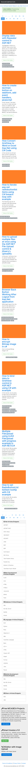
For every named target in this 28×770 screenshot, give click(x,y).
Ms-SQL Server (7, 608)
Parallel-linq (7, 562)
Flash (5, 597)
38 (13, 18)
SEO (5, 696)
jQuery (5, 594)
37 (10, 18)
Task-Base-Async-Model (10, 568)
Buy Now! (5, 740)
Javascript (6, 591)
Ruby (5, 629)
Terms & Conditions (7, 763)
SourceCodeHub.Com (8, 2)
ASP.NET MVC (7, 528)
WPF (5, 548)
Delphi (5, 656)
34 (23, 16)
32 (16, 16)
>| (24, 18)
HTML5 (5, 587)
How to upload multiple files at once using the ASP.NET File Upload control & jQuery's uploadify (9, 245)
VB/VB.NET (6, 535)
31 (12, 16)
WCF (5, 545)
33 (19, 16)
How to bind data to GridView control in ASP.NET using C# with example (9, 383)
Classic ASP (7, 653)
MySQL (5, 612)
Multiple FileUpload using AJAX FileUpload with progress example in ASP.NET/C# (9, 438)
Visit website (6, 724)
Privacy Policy (17, 763)
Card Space (7, 551)
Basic (5, 643)
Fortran (5, 660)
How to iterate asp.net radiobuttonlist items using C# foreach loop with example (9, 191)
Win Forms (6, 555)
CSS (5, 581)
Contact (24, 763)
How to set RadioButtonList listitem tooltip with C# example (10, 490)
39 (17, 18)
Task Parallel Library (9, 558)
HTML (5, 584)
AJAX (5, 577)
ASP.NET (6, 525)
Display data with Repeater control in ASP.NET (9, 39)
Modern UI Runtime (8, 565)
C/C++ (5, 646)
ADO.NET (6, 538)
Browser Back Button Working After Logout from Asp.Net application (9, 295)
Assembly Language (9, 639)
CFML (5, 649)
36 (6, 18)
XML (5, 636)
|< (2, 16)
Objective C (7, 633)
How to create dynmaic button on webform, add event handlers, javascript (9, 92)
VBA (5, 700)
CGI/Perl (6, 663)
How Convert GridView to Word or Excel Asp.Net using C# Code (9, 145)
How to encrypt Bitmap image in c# (9, 343)
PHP (5, 623)
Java (5, 666)
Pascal (5, 670)
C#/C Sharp (7, 531)
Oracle (5, 615)
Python (5, 626)
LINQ (5, 541)
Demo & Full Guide (8, 60)
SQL (5, 605)
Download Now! (7, 754)
